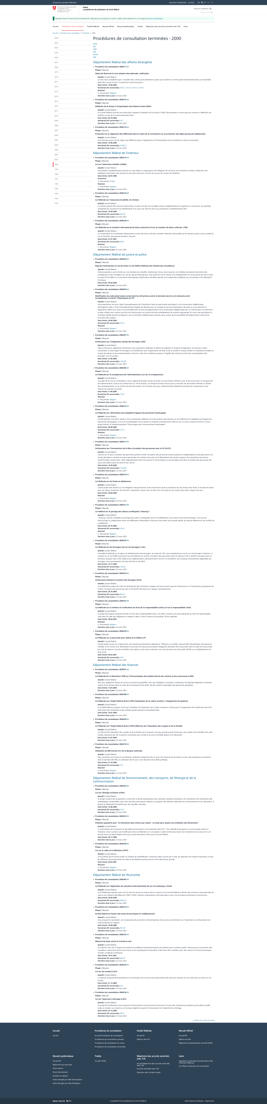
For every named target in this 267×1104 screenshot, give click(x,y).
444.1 (122, 241)
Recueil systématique (155, 19)
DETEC (95, 54)
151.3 (122, 430)
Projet (112, 181)
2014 (56, 96)
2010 (56, 116)
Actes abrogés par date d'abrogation (67, 1079)
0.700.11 (123, 145)
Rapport (113, 93)
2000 (56, 164)
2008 (56, 125)
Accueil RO (183, 1035)
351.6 (122, 88)
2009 (56, 121)
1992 (56, 203)
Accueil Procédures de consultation (109, 1035)
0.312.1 (141, 88)
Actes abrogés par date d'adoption (67, 1083)
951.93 (122, 928)
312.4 (122, 528)
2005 (56, 140)
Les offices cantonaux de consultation (194, 1066)
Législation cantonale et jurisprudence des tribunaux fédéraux (196, 1062)
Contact (191, 2)
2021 (56, 62)
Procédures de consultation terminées (110, 1047)
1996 (56, 184)
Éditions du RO (185, 1039)
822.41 (122, 958)
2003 (56, 150)
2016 (56, 86)
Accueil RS (57, 1061)
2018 (56, 77)
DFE (94, 57)
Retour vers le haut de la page (203, 1020)
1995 (56, 189)
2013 (56, 101)
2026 (56, 38)
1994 (56, 193)
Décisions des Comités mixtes (149, 1072)
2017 (56, 82)
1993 (56, 198)
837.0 (122, 1013)
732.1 (122, 809)
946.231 (123, 900)
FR (202, 2)
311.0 (128, 88)
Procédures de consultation (70, 33)
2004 (56, 145)
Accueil (55, 33)
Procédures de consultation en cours (109, 1043)
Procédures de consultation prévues (109, 1039)
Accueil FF (141, 1035)
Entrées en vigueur (60, 1076)
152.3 (122, 394)
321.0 (134, 88)
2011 (56, 111)
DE (199, 2)
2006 (56, 135)
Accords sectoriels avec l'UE (148, 1068)
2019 (56, 72)
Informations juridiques (194, 1101)
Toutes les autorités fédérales (64, 2)
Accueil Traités (100, 1061)
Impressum (209, 1101)
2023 (56, 52)
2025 (56, 43)
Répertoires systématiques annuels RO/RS (195, 1043)
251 (121, 986)
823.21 (122, 594)
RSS (68, 1101)
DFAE (95, 44)
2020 (56, 67)
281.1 (122, 657)
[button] (72, 26)
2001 (56, 159)
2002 (56, 155)
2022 (56, 57)
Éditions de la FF (143, 1039)
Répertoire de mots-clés (62, 1065)
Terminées (85, 33)
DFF (94, 52)
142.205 (123, 361)
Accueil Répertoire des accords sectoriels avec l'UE (153, 1064)
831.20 (122, 214)
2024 (56, 48)
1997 (56, 179)
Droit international (60, 1072)
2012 (56, 106)
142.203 (123, 468)
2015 (56, 91)
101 (121, 120)
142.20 (122, 567)
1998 (56, 174)
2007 (56, 130)
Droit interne (58, 1068)
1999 (56, 169)
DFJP (95, 49)
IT (205, 2)
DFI (94, 46)
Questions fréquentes (177, 2)
